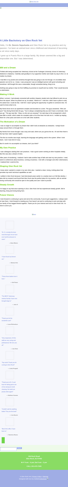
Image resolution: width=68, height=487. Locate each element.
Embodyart (43, 479)
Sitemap (45, 476)
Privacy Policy (36, 476)
